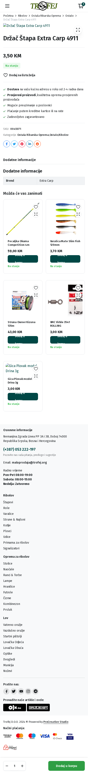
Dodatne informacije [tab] (19, 160)
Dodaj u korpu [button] (20, 259)
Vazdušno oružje (14, 630)
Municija (8, 665)
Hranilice (9, 586)
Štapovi (8, 502)
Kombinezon (11, 604)
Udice (6, 537)
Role (6, 508)
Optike (7, 653)
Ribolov (22, 15)
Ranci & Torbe (12, 575)
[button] (81, 6)
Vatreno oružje (12, 625)
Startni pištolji (12, 636)
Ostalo (69, 15)
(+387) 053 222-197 (19, 449)
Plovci (7, 531)
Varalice (8, 514)
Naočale (8, 569)
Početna (8, 15)
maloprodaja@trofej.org (29, 462)
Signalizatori (11, 548)
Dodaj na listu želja (22, 75)
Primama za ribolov (16, 542)
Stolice (7, 563)
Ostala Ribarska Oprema (46, 15)
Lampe (7, 581)
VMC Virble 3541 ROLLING (60, 323)
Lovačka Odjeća (13, 642)
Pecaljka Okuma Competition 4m (18, 243)
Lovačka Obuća (13, 648)
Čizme (7, 598)
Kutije (7, 525)
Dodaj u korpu (66, 766)
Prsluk (7, 610)
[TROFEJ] (44, 6)
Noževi (7, 671)
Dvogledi (9, 659)
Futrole (8, 592)
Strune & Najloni (14, 519)
